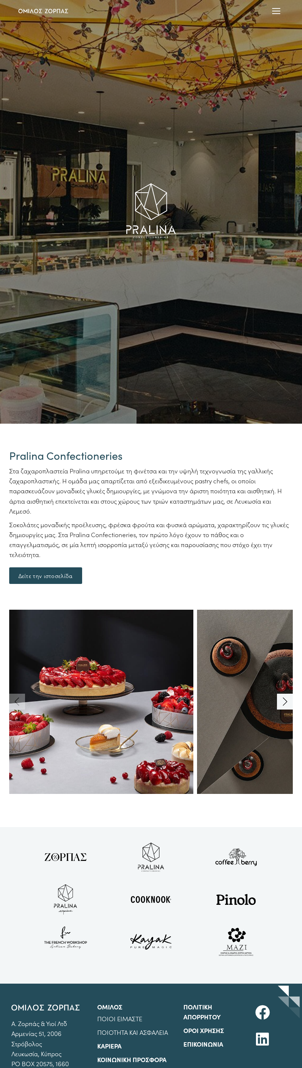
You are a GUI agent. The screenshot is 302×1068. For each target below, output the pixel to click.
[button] (285, 702)
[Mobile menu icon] (276, 11)
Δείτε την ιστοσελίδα (45, 575)
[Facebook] (262, 1012)
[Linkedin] (262, 1039)
